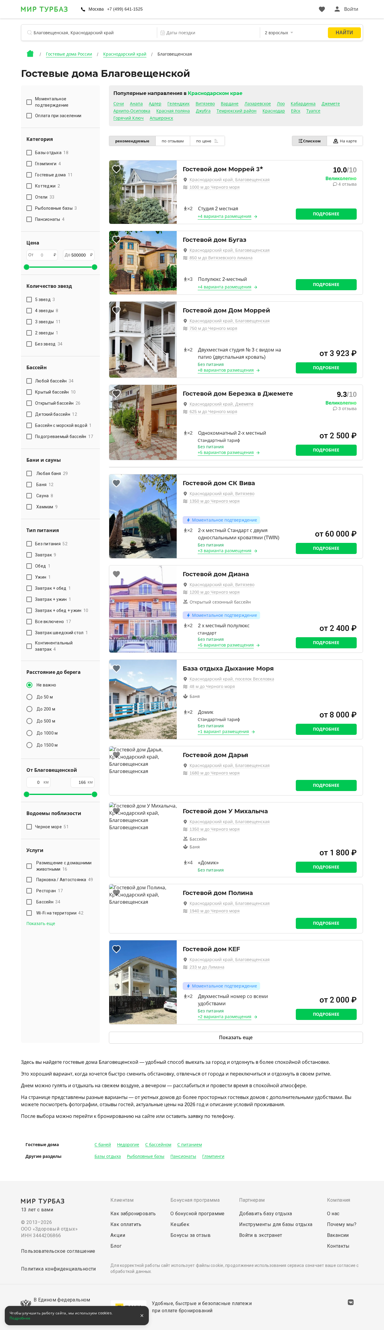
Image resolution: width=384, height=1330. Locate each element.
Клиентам (122, 1200)
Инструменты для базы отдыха (276, 1224)
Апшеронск (161, 118)
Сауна (44, 495)
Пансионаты (183, 1156)
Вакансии (338, 1235)
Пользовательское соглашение (58, 1251)
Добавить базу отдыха (265, 1213)
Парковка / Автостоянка (64, 879)
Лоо (281, 103)
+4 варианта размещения (224, 216)
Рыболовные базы (145, 1156)
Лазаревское (257, 103)
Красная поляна (173, 110)
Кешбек (179, 1224)
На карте (348, 141)
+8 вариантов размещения (226, 370)
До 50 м (45, 697)
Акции (117, 1235)
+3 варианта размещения (224, 550)
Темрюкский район (236, 110)
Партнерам (252, 1200)
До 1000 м (47, 733)
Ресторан (49, 890)
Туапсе (313, 110)
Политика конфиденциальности (58, 1269)
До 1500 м (47, 745)
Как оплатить (126, 1224)
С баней (102, 1144)
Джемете (331, 103)
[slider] (26, 267)
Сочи (118, 103)
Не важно (46, 685)
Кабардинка (303, 103)
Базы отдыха (107, 1156)
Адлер (155, 103)
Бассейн (48, 901)
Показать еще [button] (40, 923)
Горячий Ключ (128, 118)
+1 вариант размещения (223, 731)
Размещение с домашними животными (64, 866)
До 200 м (46, 709)
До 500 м (46, 721)
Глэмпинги (213, 1156)
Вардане (229, 103)
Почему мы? (342, 1224)
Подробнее (326, 214)
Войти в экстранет (260, 1235)
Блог (116, 1246)
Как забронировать (133, 1213)
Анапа (136, 103)
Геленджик (178, 103)
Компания (338, 1200)
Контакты (338, 1246)
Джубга (203, 110)
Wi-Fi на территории (59, 913)
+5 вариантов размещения (226, 452)
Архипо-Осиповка (131, 110)
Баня (44, 484)
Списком (312, 141)
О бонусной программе (197, 1213)
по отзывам (173, 141)
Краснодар (273, 110)
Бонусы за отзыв (190, 1235)
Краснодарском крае (215, 93)
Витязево (205, 103)
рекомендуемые (132, 141)
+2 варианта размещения (224, 1016)
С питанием (189, 1144)
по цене (204, 141)
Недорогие (128, 1144)
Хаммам (47, 506)
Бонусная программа (195, 1200)
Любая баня (52, 473)
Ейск (295, 110)
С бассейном (158, 1144)
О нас (333, 1213)
